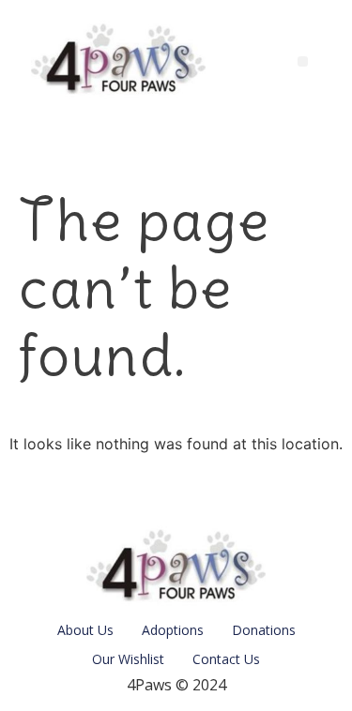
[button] (303, 61)
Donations (264, 630)
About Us (85, 630)
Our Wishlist (128, 659)
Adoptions (173, 630)
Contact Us (226, 659)
